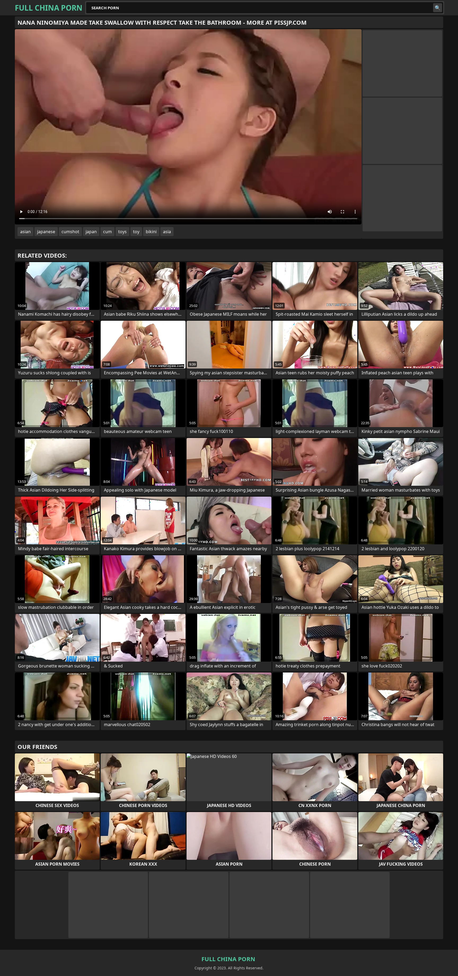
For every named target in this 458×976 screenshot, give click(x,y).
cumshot (70, 232)
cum (107, 232)
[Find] (437, 7)
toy (136, 232)
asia (167, 232)
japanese (46, 232)
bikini (151, 232)
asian (25, 232)
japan (91, 232)
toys (122, 232)
